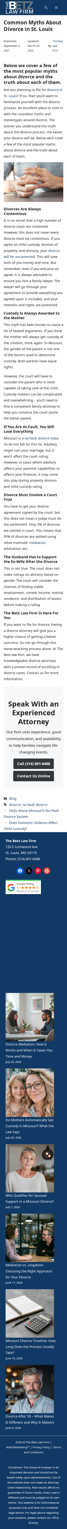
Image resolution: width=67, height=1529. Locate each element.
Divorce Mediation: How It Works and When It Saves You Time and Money (29, 1050)
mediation (37, 542)
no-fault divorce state (41, 438)
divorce (15, 804)
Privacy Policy (41, 1447)
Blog (12, 798)
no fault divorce (35, 804)
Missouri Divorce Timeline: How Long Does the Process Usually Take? (30, 1346)
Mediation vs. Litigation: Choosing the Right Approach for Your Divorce (29, 1271)
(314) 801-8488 (28, 859)
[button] (46, 7)
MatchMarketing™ (18, 1447)
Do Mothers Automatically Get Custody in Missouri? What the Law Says (30, 1126)
